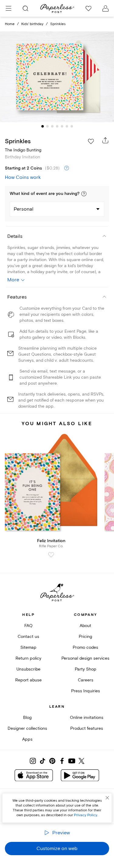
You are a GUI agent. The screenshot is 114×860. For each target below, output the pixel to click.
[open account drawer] (105, 8)
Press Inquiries (85, 690)
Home (10, 24)
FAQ (28, 625)
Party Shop (85, 669)
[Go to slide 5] (62, 126)
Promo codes (85, 647)
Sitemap (28, 647)
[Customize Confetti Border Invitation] (57, 77)
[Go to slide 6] (67, 126)
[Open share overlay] (105, 140)
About (85, 625)
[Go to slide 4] (57, 126)
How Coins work (23, 177)
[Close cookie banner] (107, 797)
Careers (85, 680)
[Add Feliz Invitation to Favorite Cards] (51, 554)
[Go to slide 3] (52, 126)
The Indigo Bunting (23, 150)
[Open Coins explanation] (66, 168)
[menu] (8, 8)
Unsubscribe (28, 669)
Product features (86, 728)
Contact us (28, 636)
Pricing (85, 636)
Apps (27, 739)
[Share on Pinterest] (52, 761)
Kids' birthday (32, 24)
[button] (84, 194)
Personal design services (85, 658)
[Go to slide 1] (42, 126)
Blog (27, 717)
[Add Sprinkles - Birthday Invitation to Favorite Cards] (91, 141)
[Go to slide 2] (47, 126)
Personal (23, 209)
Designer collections (27, 728)
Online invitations (86, 717)
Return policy (28, 658)
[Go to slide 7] (72, 126)
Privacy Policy (85, 815)
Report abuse (28, 680)
